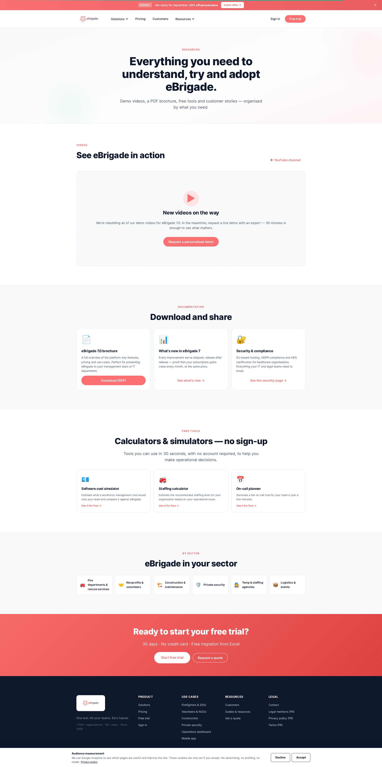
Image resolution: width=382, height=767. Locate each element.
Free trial (295, 18)
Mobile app (189, 738)
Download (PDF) (113, 380)
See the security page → (268, 380)
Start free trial (172, 658)
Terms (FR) (276, 725)
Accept (301, 757)
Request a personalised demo (191, 242)
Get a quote (233, 718)
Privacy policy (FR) (281, 718)
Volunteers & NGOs (194, 711)
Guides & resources (237, 711)
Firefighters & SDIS (194, 705)
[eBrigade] (89, 19)
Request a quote (210, 658)
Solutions (118, 19)
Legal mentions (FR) (281, 711)
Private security (192, 725)
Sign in (275, 19)
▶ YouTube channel (285, 160)
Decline (280, 757)
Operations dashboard (196, 731)
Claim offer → (232, 5)
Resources (183, 19)
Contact (274, 705)
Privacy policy (89, 761)
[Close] (375, 5)
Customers (160, 19)
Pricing (140, 19)
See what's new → (191, 380)
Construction (190, 718)
